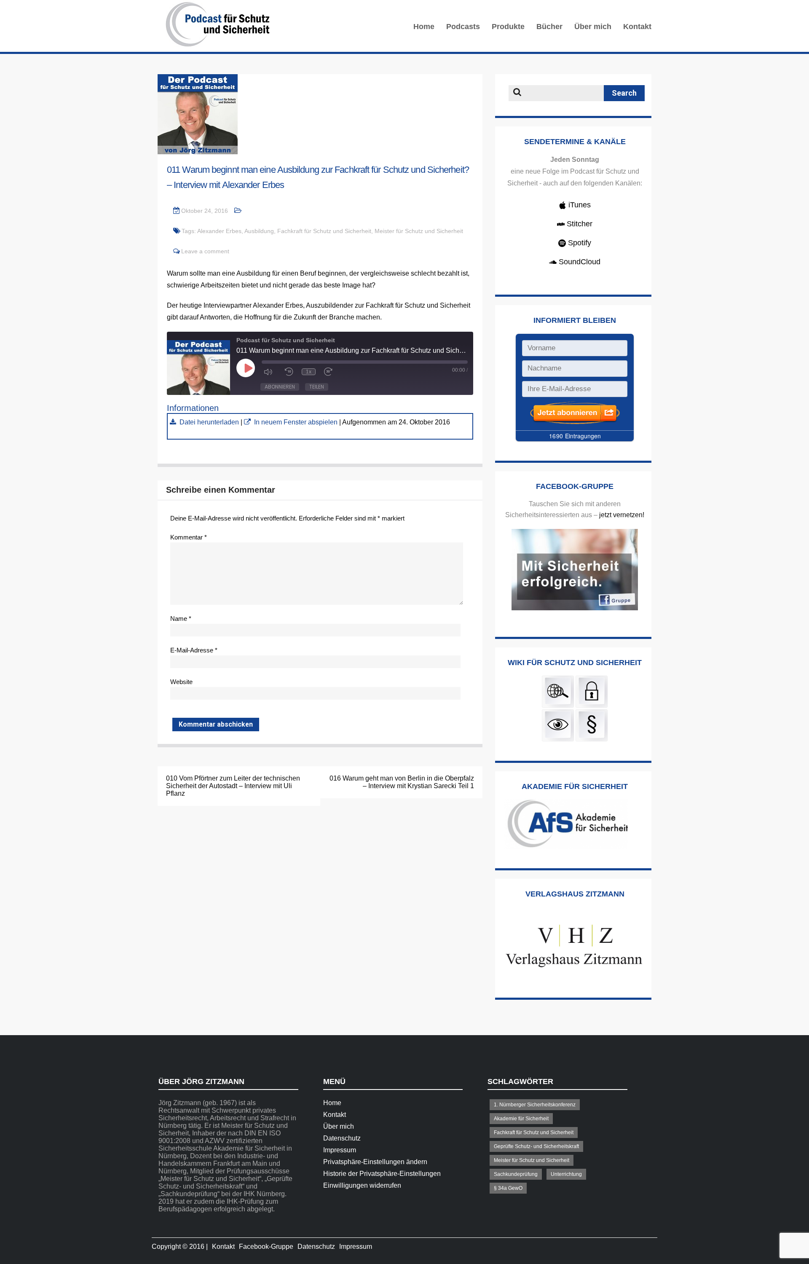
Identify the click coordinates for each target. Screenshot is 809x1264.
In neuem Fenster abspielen (296, 422)
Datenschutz (342, 1138)
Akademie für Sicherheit (521, 1119)
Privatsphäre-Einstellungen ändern (375, 1161)
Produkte (508, 26)
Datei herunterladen (209, 422)
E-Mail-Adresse (193, 650)
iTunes (578, 205)
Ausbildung (259, 231)
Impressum (339, 1150)
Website (181, 681)
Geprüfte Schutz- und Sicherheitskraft (536, 1146)
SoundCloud (578, 262)
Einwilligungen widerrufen (362, 1185)
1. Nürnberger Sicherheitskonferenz (535, 1105)
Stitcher (578, 224)
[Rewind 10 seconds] (289, 372)
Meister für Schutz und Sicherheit (419, 231)
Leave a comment (205, 251)
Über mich (592, 26)
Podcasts (463, 26)
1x (308, 372)
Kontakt (637, 26)
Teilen (316, 386)
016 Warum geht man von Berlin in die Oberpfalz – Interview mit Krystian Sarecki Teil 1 (401, 782)
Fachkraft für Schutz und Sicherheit (324, 231)
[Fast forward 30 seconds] (330, 372)
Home (423, 26)
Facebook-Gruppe (266, 1246)
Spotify (578, 243)
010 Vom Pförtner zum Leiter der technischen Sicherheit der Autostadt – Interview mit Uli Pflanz (233, 786)
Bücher (549, 26)
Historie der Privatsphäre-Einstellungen (382, 1173)
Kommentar (188, 537)
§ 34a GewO (508, 1188)
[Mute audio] (270, 372)
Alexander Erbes (219, 231)
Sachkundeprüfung (516, 1174)
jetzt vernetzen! (621, 514)
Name (180, 618)
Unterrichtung (566, 1174)
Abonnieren (280, 386)
